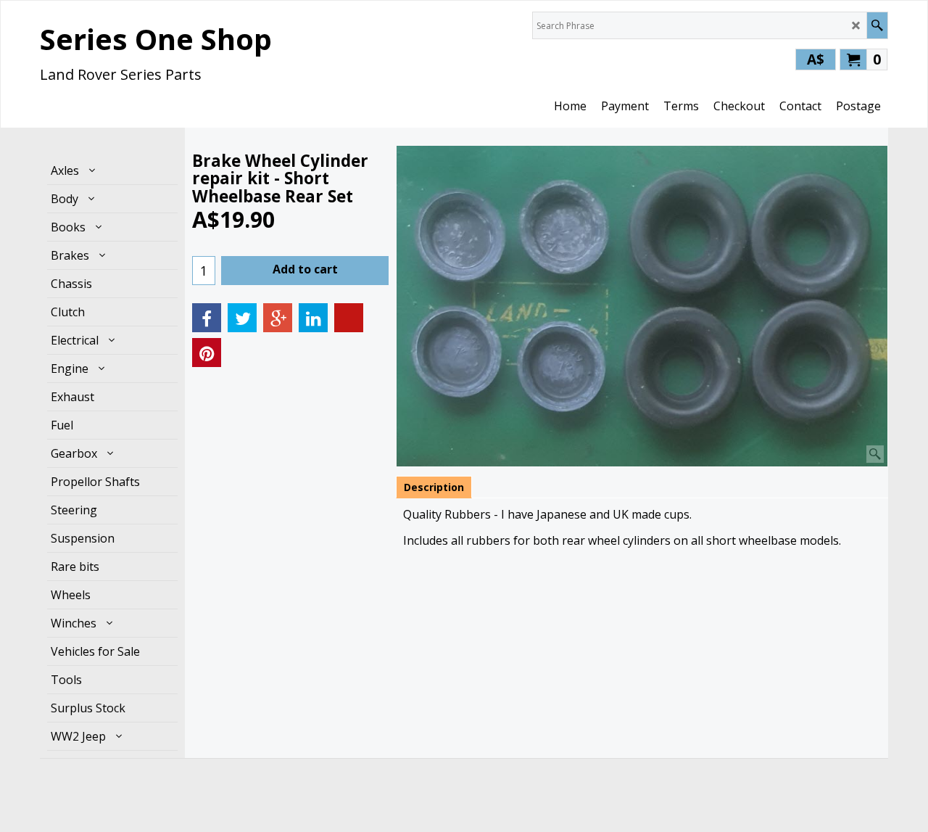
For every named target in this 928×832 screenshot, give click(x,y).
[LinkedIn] (313, 317)
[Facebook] (206, 317)
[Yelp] (348, 317)
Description (434, 487)
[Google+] (277, 317)
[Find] (876, 25)
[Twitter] (242, 317)
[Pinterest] (206, 352)
